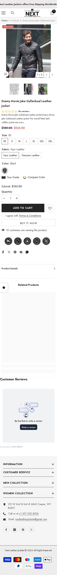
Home (4, 20)
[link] (28, 366)
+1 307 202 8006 (29, 513)
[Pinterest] (15, 252)
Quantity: (7, 192)
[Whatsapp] (27, 252)
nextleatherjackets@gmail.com (31, 519)
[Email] (21, 252)
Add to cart (23, 208)
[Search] (12, 13)
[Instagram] (15, 530)
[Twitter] (9, 252)
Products (15, 20)
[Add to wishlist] (50, 208)
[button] (46, 74)
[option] (28, 51)
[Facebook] (3, 252)
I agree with (12, 215)
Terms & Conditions (30, 215)
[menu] (3, 13)
